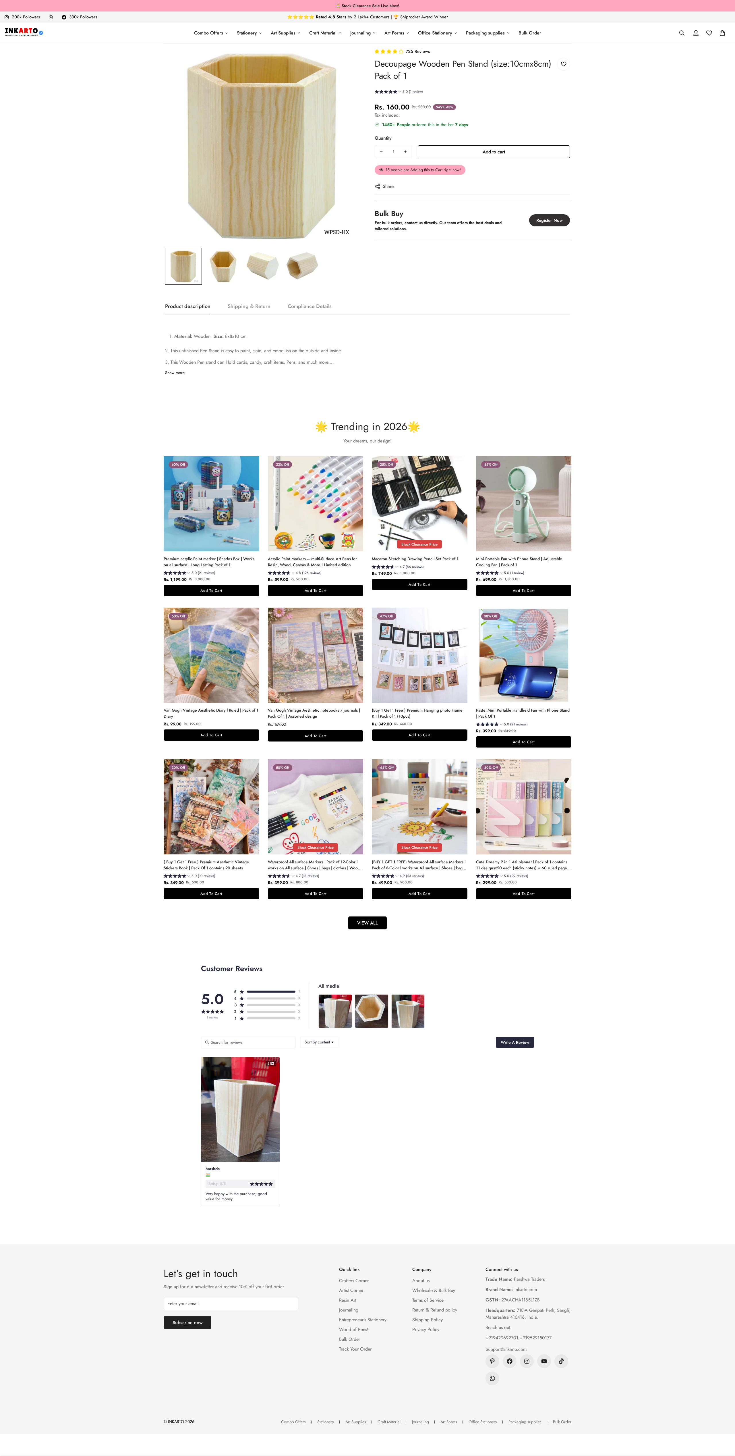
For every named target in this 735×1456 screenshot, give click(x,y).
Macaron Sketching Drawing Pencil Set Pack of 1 (415, 559)
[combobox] (319, 1042)
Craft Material (322, 33)
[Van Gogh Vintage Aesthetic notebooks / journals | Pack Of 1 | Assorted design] (315, 655)
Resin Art (347, 1300)
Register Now (549, 220)
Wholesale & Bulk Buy (433, 1290)
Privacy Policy (425, 1329)
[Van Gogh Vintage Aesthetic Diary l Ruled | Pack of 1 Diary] (211, 655)
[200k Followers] (527, 1361)
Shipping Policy (427, 1319)
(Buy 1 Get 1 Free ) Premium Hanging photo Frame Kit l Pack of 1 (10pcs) (417, 713)
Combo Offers (208, 33)
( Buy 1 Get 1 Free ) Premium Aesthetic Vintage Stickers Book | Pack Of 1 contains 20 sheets (206, 865)
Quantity (383, 138)
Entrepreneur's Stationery (362, 1319)
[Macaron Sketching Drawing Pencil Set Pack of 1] (419, 503)
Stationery (247, 33)
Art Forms (394, 33)
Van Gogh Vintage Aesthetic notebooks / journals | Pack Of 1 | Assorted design (314, 713)
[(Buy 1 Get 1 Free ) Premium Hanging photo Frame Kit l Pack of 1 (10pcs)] (419, 655)
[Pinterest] (492, 1361)
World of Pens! (353, 1329)
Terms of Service (428, 1300)
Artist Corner (351, 1290)
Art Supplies (283, 33)
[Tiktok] (561, 1361)
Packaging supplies (485, 33)
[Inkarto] (23, 33)
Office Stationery (435, 33)
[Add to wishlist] (563, 64)
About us (421, 1280)
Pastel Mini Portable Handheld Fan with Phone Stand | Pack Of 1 (523, 713)
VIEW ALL (367, 923)
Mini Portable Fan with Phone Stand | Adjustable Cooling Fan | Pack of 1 (519, 562)
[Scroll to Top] (723, 1424)
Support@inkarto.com (506, 1349)
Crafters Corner (354, 1280)
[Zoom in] (348, 60)
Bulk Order (530, 33)
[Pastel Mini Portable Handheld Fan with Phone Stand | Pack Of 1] (524, 655)
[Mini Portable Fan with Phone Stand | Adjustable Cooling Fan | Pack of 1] (524, 503)
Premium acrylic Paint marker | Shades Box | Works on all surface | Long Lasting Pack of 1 (209, 562)
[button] (722, 33)
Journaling (360, 33)
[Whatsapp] (51, 17)
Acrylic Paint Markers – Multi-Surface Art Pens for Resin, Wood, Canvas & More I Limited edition (312, 562)
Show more (175, 372)
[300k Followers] (510, 1361)
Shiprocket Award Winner (424, 17)
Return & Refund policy (434, 1310)
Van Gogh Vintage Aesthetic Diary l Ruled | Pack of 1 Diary (211, 713)
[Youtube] (544, 1361)
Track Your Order (355, 1349)
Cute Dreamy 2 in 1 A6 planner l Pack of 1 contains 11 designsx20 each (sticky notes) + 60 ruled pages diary (522, 865)
